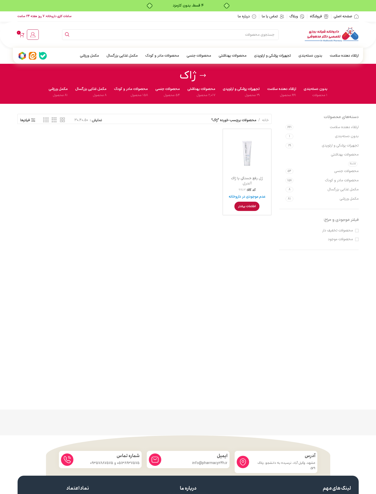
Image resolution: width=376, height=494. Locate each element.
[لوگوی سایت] (331, 34)
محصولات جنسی (346, 171)
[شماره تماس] (67, 459)
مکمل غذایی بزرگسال (343, 189)
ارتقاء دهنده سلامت (344, 127)
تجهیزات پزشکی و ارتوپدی (340, 145)
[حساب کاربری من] (33, 34)
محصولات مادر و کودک (342, 180)
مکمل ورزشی (349, 198)
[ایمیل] (155, 459)
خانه (265, 120)
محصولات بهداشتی (345, 154)
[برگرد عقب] (202, 75)
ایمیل (222, 455)
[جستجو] (67, 34)
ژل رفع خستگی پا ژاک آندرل (247, 181)
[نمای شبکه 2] (62, 120)
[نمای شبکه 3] (54, 120)
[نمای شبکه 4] (46, 120)
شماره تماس (128, 455)
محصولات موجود (340, 239)
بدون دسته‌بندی (347, 136)
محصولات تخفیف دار (337, 230)
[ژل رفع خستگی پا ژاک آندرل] (247, 153)
